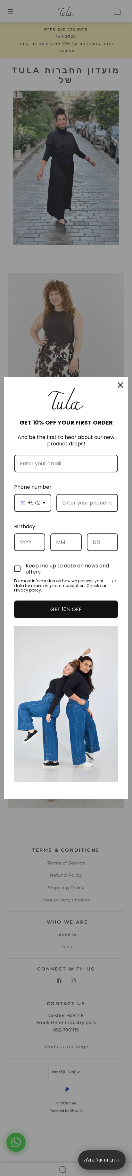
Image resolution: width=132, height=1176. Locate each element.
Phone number (33, 487)
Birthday (24, 526)
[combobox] (32, 503)
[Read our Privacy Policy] (114, 581)
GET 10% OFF (66, 609)
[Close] (120, 385)
